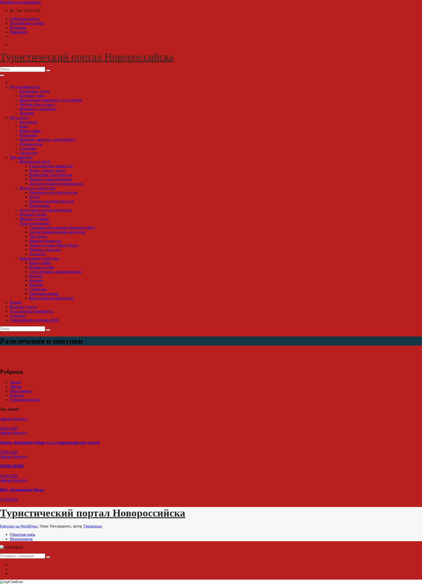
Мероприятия (21, 391)
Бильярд (36, 280)
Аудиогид (37, 254)
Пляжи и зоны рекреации (50, 179)
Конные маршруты (45, 241)
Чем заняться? (21, 157)
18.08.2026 (9, 428)
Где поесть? (19, 117)
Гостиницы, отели (35, 91)
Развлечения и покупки (39, 258)
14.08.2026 (9, 476)
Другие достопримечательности (56, 183)
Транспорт (18, 32)
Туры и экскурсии (35, 223)
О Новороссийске (25, 19)
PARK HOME (12, 466)
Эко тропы (38, 236)
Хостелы (27, 113)
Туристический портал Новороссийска (86, 57)
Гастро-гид (29, 153)
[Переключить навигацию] (2, 75)
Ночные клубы (41, 267)
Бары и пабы (30, 131)
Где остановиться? (25, 87)
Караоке (36, 285)
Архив (15, 382)
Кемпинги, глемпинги (38, 109)
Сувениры (38, 289)
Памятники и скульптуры (50, 175)
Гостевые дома (32, 95)
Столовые (28, 148)
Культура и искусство (37, 188)
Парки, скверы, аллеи (47, 170)
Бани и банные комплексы (51, 298)
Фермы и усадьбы (34, 219)
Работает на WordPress (19, 526)
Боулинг (36, 276)
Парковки (18, 27)
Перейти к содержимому (20, 2)
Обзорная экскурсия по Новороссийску (62, 227)
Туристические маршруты (51, 166)
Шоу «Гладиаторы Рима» (22, 490)
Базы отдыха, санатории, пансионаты (51, 100)
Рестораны (28, 122)
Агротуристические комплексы (46, 210)
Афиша (16, 386)
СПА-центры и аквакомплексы (55, 272)
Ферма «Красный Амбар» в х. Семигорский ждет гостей (49, 442)
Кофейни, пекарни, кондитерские (47, 139)
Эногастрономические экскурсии (57, 232)
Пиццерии (28, 135)
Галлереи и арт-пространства (53, 192)
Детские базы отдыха (37, 104)
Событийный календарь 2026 (34, 320)
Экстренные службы (27, 23)
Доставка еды (31, 144)
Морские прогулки (45, 249)
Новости (17, 395)
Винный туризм (33, 214)
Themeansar (92, 526)
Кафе (24, 126)
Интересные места (35, 161)
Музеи (34, 197)
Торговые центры (44, 294)
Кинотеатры (39, 205)
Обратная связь (22, 534)
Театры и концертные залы (51, 201)
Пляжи (15, 302)
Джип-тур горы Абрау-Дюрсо (54, 245)
